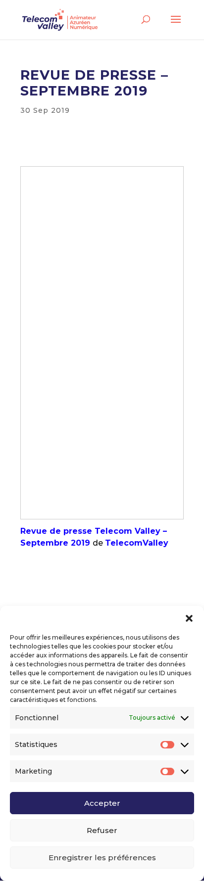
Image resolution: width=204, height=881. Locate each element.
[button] (189, 618)
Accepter (102, 803)
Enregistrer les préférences (102, 857)
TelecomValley (136, 543)
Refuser (102, 830)
